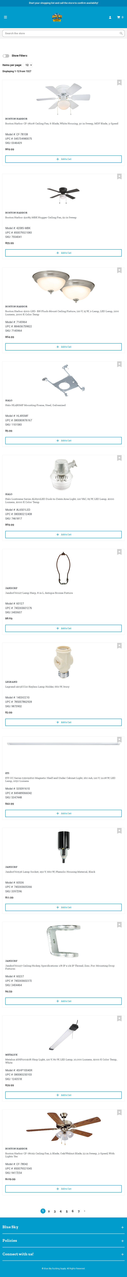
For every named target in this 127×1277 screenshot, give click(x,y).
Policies (9, 1240)
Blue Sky (10, 1226)
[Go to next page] (84, 1211)
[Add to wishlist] (119, 83)
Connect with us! (17, 1254)
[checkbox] (6, 56)
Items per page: (12, 65)
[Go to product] (63, 98)
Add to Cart (66, 159)
